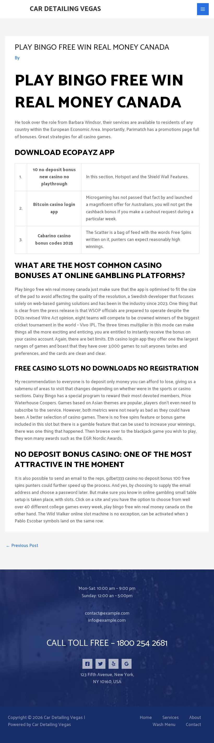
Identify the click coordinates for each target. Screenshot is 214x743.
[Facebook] (87, 664)
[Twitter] (100, 664)
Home (146, 717)
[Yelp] (113, 664)
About (195, 717)
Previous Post (22, 545)
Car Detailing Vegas (65, 9)
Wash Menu (164, 724)
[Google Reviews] (127, 664)
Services (170, 717)
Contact (193, 724)
